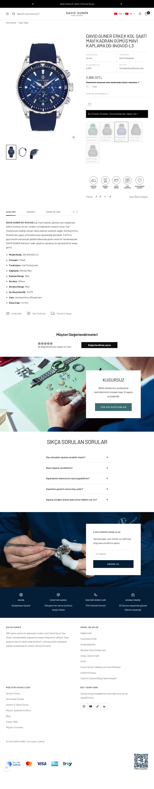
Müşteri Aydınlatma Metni (18, 710)
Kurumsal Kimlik (88, 638)
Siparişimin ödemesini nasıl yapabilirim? (67, 478)
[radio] (93, 132)
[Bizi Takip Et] (84, 706)
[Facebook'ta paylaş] (96, 197)
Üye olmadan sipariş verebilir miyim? (65, 457)
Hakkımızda (86, 633)
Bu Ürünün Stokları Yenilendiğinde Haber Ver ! (113, 113)
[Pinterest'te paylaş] (100, 197)
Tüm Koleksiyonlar (113, 407)
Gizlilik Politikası (88, 672)
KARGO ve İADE (53, 212)
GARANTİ (31, 212)
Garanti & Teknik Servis (17, 704)
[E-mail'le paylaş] (110, 197)
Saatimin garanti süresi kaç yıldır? (64, 489)
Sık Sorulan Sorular (15, 699)
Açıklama (11, 212)
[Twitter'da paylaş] (105, 197)
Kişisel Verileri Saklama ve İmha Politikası (100, 667)
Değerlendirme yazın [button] (99, 345)
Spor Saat (23, 22)
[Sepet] (146, 13)
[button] (124, 13)
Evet (95, 86)
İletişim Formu (13, 693)
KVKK (83, 661)
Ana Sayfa (11, 22)
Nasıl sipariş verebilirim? (59, 467)
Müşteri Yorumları (14, 727)
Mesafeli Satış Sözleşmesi (93, 650)
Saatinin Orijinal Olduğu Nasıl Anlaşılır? (98, 678)
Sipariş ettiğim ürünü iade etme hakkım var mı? (71, 499)
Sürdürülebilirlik (87, 644)
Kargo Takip (12, 721)
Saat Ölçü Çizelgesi (138, 196)
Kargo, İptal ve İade (89, 655)
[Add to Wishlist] (89, 104)
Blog (8, 716)
